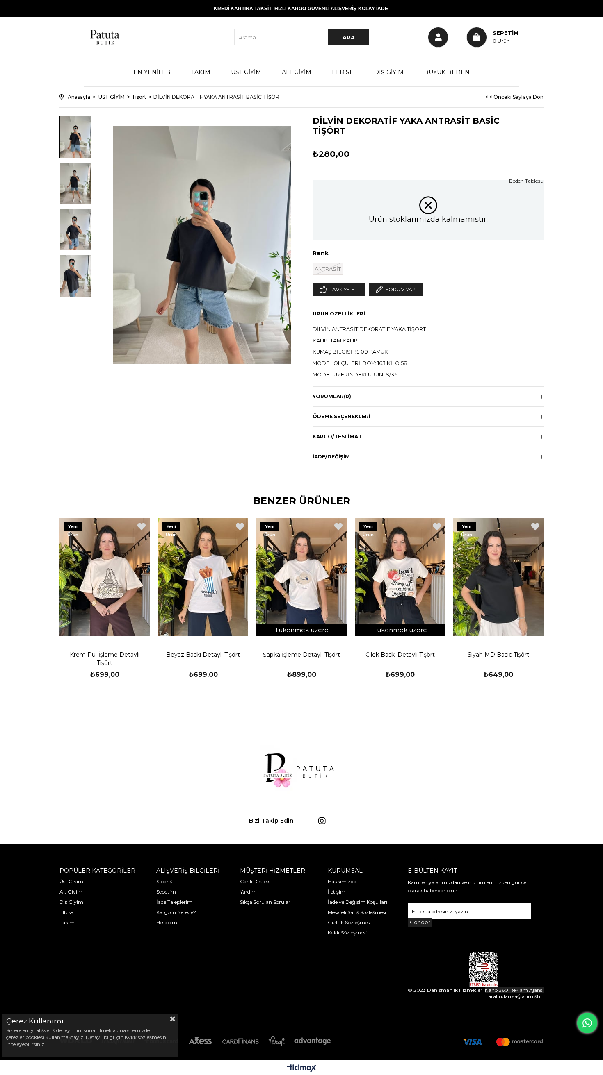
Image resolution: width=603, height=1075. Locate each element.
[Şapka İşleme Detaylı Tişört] (301, 577)
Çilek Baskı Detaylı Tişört (400, 654)
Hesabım (166, 922)
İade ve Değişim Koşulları (357, 902)
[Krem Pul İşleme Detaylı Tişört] (104, 577)
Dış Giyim (71, 902)
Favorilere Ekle (141, 526)
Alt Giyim (70, 892)
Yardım (248, 892)
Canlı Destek (255, 881)
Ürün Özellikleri (339, 314)
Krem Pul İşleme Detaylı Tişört (104, 659)
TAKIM (200, 72)
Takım (67, 922)
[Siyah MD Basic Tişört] (498, 577)
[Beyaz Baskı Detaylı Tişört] (203, 577)
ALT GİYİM (296, 72)
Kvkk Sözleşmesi (347, 933)
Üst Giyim (71, 881)
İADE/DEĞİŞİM (331, 457)
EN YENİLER (152, 72)
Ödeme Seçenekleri (341, 416)
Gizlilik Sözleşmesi (349, 922)
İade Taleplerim (174, 902)
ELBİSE (343, 72)
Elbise (66, 912)
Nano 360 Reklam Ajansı (514, 990)
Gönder (420, 922)
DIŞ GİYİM (389, 72)
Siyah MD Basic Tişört (498, 654)
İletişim (336, 892)
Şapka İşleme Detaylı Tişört (301, 654)
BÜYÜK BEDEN (447, 72)
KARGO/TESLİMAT (337, 436)
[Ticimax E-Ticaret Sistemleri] (301, 1068)
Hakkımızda (342, 881)
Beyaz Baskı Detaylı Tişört (203, 654)
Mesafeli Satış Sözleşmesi (357, 912)
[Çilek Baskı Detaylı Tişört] (400, 577)
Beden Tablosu (526, 181)
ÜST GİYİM (246, 72)
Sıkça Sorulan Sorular (265, 902)
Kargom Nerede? (176, 912)
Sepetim (166, 892)
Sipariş (164, 881)
